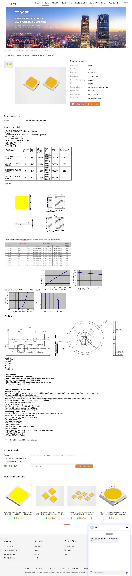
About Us (55, 3)
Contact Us (94, 3)
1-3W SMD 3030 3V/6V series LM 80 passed (39, 51)
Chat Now (112, 3)
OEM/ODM (68, 550)
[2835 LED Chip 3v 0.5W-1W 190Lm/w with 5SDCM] (81, 496)
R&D (66, 554)
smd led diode (32, 440)
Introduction (37, 546)
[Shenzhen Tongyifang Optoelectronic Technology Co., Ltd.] (14, 3)
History (36, 550)
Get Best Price (79, 104)
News (103, 3)
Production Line (69, 546)
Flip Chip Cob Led (9, 558)
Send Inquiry (84, 466)
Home (36, 3)
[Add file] (91, 572)
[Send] (126, 572)
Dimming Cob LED (9, 554)
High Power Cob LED (10, 550)
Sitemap (75, 568)
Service (36, 554)
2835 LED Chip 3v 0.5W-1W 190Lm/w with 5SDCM (81, 513)
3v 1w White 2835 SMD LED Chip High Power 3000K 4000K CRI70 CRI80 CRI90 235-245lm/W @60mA (113, 513)
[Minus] (127, 527)
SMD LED (12, 440)
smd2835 (22, 440)
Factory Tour (67, 3)
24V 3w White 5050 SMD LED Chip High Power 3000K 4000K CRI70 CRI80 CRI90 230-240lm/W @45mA (50, 513)
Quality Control (81, 3)
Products (45, 3)
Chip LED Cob (8, 546)
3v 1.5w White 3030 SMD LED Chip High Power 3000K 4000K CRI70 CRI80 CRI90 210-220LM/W (18, 513)
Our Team (37, 558)
